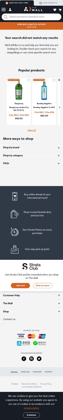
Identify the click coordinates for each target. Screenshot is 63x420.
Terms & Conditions (29, 384)
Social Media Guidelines (31, 387)
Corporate (37, 372)
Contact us (9, 319)
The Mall (14, 372)
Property (48, 372)
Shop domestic (50, 3)
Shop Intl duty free (18, 3)
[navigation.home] (33, 9)
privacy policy (31, 408)
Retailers (15, 384)
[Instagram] (31, 358)
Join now (20, 285)
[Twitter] (39, 358)
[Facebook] (24, 358)
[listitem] (31, 196)
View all (32, 130)
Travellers (25, 372)
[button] (3, 9)
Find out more (42, 285)
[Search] (5, 16)
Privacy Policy (45, 384)
